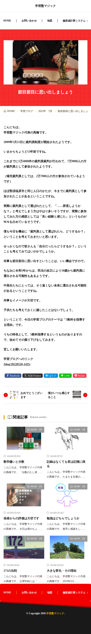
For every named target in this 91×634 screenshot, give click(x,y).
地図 (49, 20)
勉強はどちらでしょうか (63, 518)
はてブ (52, 375)
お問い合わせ (29, 20)
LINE (67, 375)
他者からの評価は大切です (21, 518)
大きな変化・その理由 (61, 570)
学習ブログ (26, 111)
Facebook (14, 375)
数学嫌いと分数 (14, 461)
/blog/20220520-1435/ (17, 364)
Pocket (81, 375)
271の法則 (10, 570)
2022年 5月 (45, 111)
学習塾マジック (45, 5)
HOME (7, 20)
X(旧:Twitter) (34, 375)
